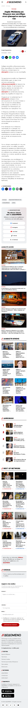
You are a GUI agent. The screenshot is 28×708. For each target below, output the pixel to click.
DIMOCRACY (4, 678)
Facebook (15, 223)
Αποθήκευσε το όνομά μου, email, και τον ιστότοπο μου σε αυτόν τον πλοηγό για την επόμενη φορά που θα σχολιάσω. (13, 620)
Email (3, 611)
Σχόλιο (3, 591)
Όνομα (3, 604)
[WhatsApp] (10, 57)
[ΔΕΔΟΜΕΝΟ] (14, 2)
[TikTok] (10, 705)
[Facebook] (2, 57)
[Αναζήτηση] (25, 2)
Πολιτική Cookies (5, 659)
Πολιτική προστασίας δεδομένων (9, 661)
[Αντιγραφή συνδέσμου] (20, 189)
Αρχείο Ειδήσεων (5, 654)
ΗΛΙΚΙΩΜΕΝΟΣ (6, 202)
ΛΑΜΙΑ (13, 202)
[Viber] (13, 57)
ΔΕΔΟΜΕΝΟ (6, 562)
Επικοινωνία (4, 666)
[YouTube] (18, 705)
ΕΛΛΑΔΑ (14, 9)
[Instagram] (6, 705)
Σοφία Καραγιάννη (6, 50)
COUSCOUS (4, 675)
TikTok (15, 235)
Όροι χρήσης (4, 664)
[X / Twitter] (6, 57)
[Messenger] (17, 57)
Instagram (15, 227)
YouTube (15, 231)
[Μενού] (2, 2)
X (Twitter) (15, 239)
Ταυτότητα (4, 656)
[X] (14, 705)
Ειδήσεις (20, 557)
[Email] (17, 189)
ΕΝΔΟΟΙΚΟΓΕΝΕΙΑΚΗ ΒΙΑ (15, 199)
